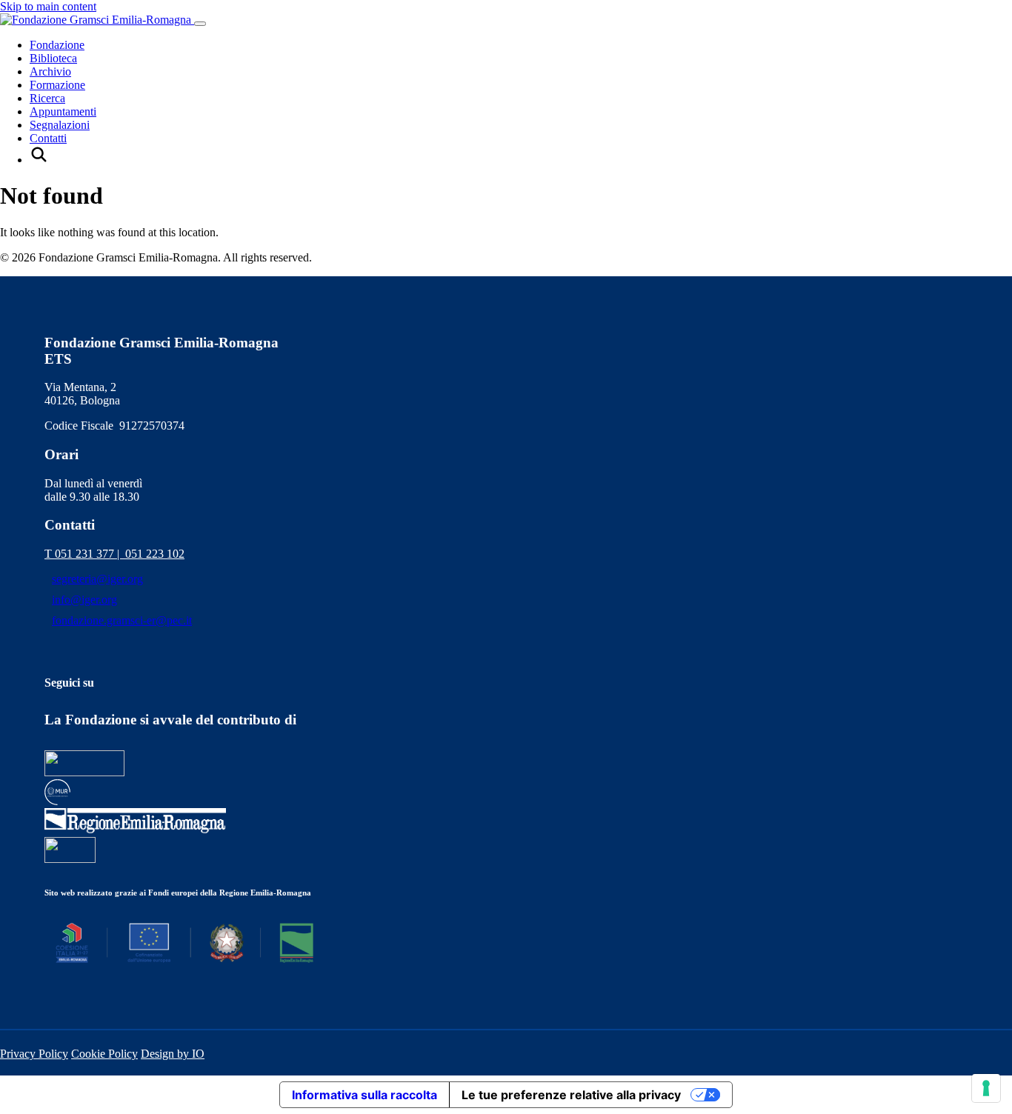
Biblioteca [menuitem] (53, 58)
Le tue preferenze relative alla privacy (571, 1094)
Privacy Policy (34, 1053)
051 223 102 (154, 553)
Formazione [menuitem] (57, 85)
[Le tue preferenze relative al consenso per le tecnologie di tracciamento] (986, 1088)
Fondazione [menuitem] (57, 45)
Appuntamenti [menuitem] (63, 111)
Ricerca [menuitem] (47, 98)
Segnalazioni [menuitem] (60, 125)
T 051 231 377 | (84, 553)
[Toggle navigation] (200, 23)
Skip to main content (48, 6)
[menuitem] (39, 159)
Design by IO (172, 1053)
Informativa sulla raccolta (364, 1094)
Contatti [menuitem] (48, 138)
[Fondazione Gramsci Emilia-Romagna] (97, 19)
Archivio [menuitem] (50, 71)
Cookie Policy (104, 1053)
